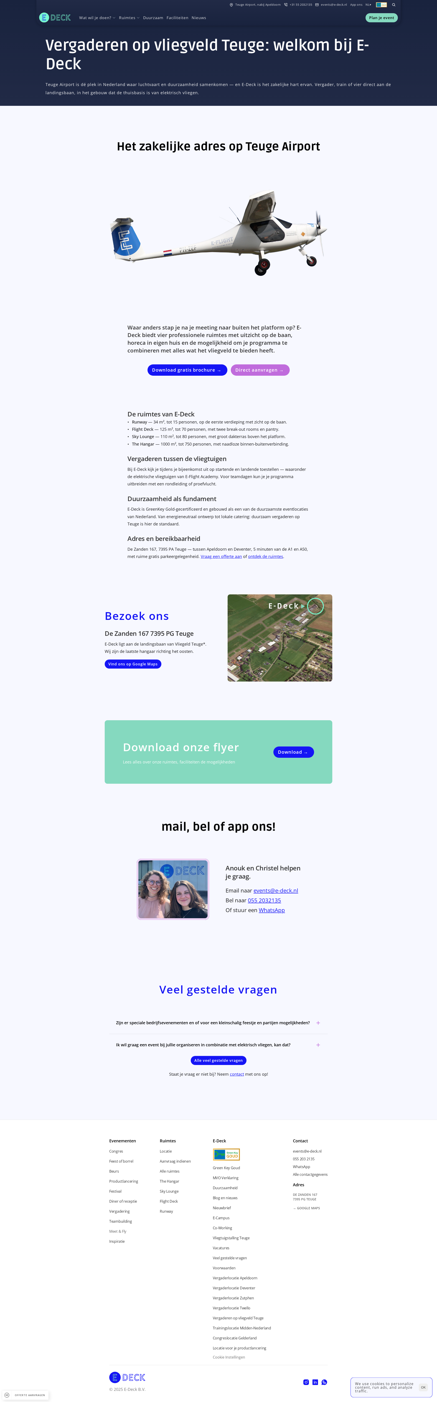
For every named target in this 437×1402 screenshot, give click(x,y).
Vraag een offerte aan (221, 556)
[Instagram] (306, 1382)
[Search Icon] (393, 4)
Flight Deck (169, 1201)
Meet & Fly (117, 1231)
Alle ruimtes (169, 1171)
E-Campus (221, 1217)
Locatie (166, 1151)
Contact (300, 1140)
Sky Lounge (169, 1191)
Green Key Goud (226, 1167)
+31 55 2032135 (301, 5)
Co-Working (222, 1227)
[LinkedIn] (315, 1382)
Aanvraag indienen (175, 1161)
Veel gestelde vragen (230, 1257)
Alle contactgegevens (310, 1174)
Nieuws (199, 17)
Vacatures (221, 1247)
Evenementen (122, 1140)
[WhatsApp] (324, 1382)
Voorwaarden (224, 1267)
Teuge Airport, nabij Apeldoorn (258, 5)
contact (237, 1074)
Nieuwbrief (222, 1207)
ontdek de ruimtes (265, 556)
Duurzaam (153, 17)
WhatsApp (272, 910)
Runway (166, 1211)
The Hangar (169, 1181)
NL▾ (368, 5)
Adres (298, 1184)
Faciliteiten (177, 17)
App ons (356, 5)
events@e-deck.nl (334, 5)
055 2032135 (264, 900)
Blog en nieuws (225, 1197)
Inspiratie (117, 1241)
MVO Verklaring (226, 1177)
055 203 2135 (303, 1158)
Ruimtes (168, 1140)
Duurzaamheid (225, 1187)
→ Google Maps (306, 1208)
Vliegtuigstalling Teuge (231, 1237)
